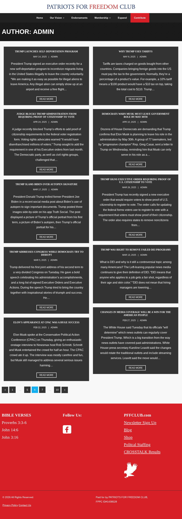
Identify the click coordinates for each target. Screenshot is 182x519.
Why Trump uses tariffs (135, 51)
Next (64, 390)
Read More (46, 99)
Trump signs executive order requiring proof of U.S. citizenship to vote (135, 181)
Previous (5, 390)
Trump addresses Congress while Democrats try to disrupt (46, 253)
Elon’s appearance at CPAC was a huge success (46, 322)
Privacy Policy (10, 505)
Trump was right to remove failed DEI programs (136, 249)
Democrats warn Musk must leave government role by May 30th (135, 115)
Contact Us (25, 505)
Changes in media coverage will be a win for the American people (135, 314)
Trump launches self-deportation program (46, 51)
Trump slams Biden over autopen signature (46, 184)
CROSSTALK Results (142, 452)
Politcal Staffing (137, 444)
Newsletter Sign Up (140, 422)
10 (57, 389)
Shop (128, 437)
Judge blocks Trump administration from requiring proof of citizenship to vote (46, 115)
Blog (128, 430)
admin (54, 56)
